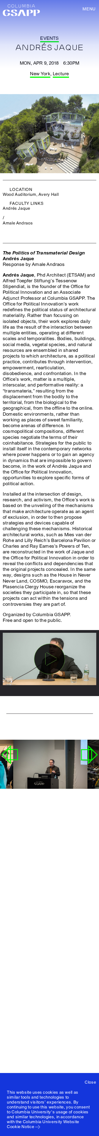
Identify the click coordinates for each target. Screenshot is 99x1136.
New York (40, 74)
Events (49, 38)
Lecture (61, 74)
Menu (89, 9)
